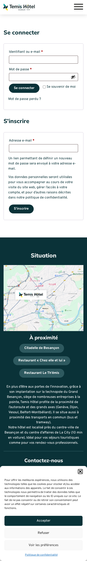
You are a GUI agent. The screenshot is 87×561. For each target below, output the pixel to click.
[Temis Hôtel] (19, 7)
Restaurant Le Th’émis (41, 373)
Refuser (43, 533)
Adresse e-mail (30, 140)
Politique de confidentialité (41, 555)
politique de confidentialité (46, 198)
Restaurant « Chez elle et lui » (41, 360)
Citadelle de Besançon (41, 348)
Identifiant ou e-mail (34, 52)
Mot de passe (29, 69)
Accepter (43, 521)
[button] (80, 471)
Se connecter (24, 88)
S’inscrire (21, 209)
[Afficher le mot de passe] (73, 77)
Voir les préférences (43, 545)
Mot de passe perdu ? (24, 99)
